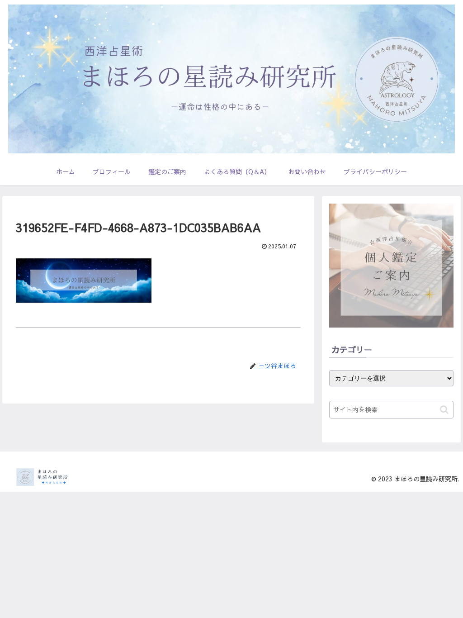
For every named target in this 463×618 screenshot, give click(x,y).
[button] (444, 409)
